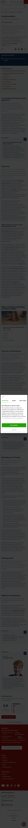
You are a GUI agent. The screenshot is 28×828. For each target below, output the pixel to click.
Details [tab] (14, 400)
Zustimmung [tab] (5, 400)
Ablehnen (14, 429)
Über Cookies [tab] (23, 400)
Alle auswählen (14, 425)
